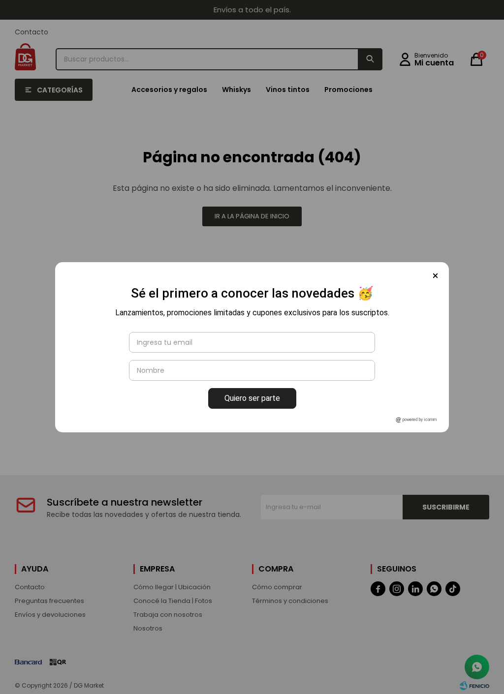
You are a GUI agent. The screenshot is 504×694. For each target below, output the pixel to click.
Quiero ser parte (252, 398)
